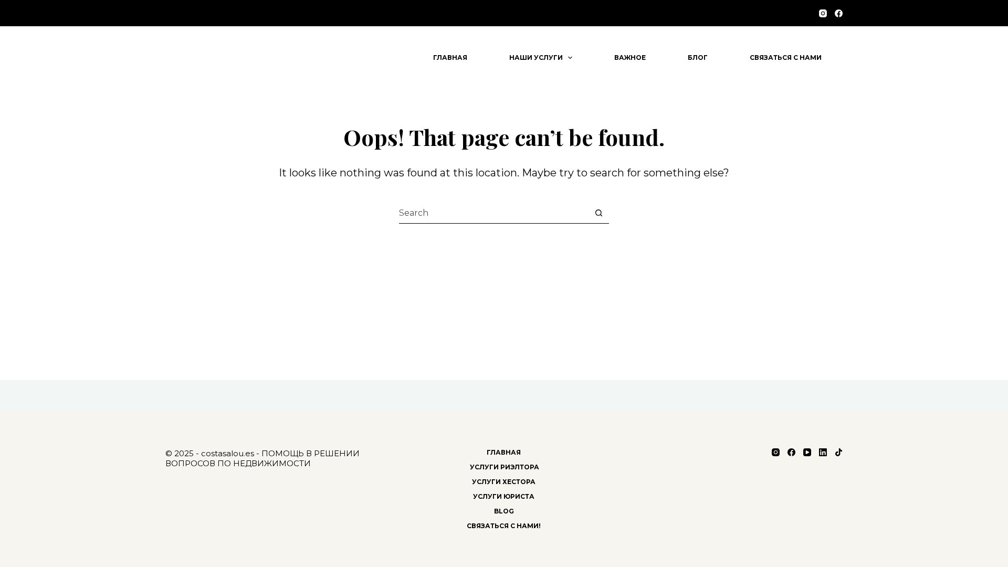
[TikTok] (839, 452)
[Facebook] (839, 13)
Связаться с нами (786, 57)
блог (698, 57)
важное (630, 57)
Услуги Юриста (503, 496)
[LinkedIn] (823, 452)
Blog (504, 511)
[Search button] (598, 213)
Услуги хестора (504, 482)
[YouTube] (807, 452)
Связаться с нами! (504, 526)
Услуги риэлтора (503, 467)
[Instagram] (823, 13)
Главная (450, 57)
